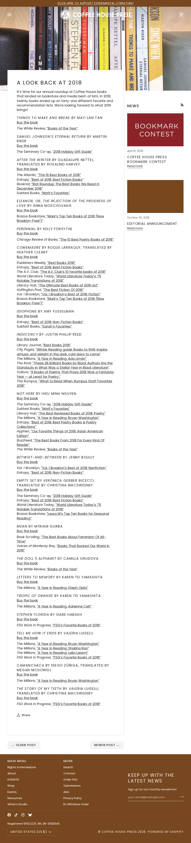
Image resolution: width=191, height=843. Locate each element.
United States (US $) (29, 832)
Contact (69, 773)
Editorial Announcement (152, 223)
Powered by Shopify (166, 832)
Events (12, 792)
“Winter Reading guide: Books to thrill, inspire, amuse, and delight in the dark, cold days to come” (62, 351)
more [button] (68, 761)
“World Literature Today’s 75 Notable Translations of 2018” (59, 278)
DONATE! (13, 779)
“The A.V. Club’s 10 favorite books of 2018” (73, 272)
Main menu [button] (16, 761)
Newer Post (107, 745)
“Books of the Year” (62, 449)
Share (26, 715)
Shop (11, 786)
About (11, 773)
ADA (66, 792)
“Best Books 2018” (61, 263)
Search (68, 767)
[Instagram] (23, 815)
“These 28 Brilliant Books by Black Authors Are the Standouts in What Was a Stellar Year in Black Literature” (65, 365)
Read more (135, 166)
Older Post (24, 745)
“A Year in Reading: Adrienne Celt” (64, 606)
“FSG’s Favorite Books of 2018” (76, 657)
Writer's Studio (17, 804)
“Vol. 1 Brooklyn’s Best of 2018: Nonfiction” (74, 468)
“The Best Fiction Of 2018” (63, 290)
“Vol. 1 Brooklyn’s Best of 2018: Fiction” (71, 294)
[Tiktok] (16, 815)
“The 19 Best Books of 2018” (59, 175)
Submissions (72, 786)
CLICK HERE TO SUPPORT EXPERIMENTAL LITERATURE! (95, 3)
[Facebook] (9, 815)
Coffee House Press (119, 832)
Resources (14, 798)
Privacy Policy (72, 798)
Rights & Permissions (21, 767)
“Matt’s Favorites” (55, 409)
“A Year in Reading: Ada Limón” (62, 358)
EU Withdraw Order (76, 804)
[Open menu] (13, 15)
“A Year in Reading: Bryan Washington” (68, 418)
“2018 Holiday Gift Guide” (72, 151)
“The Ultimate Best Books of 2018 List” (68, 285)
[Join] (180, 797)
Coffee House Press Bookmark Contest (147, 159)
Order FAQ (70, 779)
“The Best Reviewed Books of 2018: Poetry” (72, 413)
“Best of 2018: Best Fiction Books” (57, 179)
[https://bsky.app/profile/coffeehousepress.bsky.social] (30, 815)
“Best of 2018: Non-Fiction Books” (57, 322)
